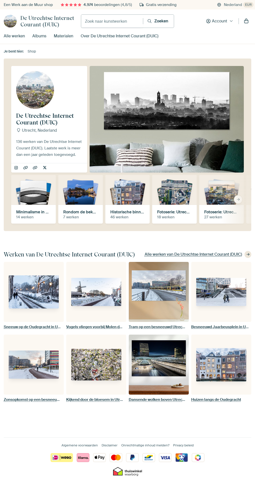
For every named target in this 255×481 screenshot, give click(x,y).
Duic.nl (26, 168)
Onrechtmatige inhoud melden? (145, 445)
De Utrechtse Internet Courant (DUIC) (47, 21)
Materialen (63, 36)
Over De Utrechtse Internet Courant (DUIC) (119, 36)
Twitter (35, 168)
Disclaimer (110, 445)
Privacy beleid (183, 445)
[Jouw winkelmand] (246, 21)
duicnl (45, 168)
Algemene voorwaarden (80, 445)
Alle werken (14, 36)
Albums (39, 36)
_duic (16, 168)
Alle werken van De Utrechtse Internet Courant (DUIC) (193, 254)
